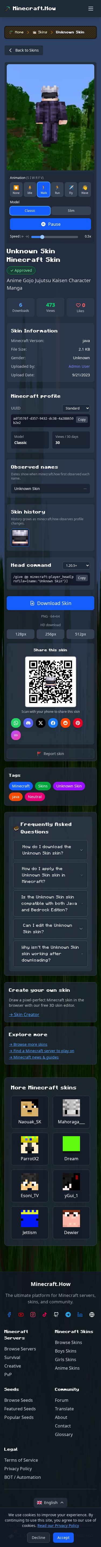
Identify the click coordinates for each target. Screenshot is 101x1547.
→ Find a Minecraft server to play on (41, 1050)
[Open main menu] (91, 8)
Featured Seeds (20, 1409)
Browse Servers (20, 1349)
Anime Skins (67, 1368)
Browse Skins (68, 1342)
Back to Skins (27, 50)
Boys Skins (65, 1351)
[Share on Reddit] (65, 723)
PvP (8, 1374)
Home (19, 32)
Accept (63, 1537)
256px (50, 634)
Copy (82, 419)
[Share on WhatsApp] (16, 723)
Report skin (50, 753)
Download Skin (54, 603)
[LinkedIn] (80, 1314)
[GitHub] (56, 1314)
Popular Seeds (19, 1417)
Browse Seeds (18, 1400)
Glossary (64, 1434)
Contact (63, 1426)
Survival (12, 1357)
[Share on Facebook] (53, 723)
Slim (71, 210)
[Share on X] (41, 723)
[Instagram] (33, 1314)
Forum (61, 1400)
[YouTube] (21, 1314)
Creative (12, 1366)
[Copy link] (16, 735)
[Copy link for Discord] (28, 723)
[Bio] (92, 1314)
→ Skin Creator (24, 1014)
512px (80, 634)
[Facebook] (9, 1314)
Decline (38, 1537)
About (61, 1417)
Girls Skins (65, 1359)
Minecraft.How (34, 8)
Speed (19, 236)
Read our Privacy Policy (58, 1525)
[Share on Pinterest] (78, 723)
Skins (42, 32)
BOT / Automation (22, 1477)
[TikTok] (45, 1314)
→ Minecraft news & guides (34, 1057)
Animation (27, 178)
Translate (64, 1409)
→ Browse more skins (28, 1044)
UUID (15, 408)
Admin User (79, 366)
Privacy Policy (18, 1469)
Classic (30, 210)
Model (14, 202)
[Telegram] (68, 1314)
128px (20, 634)
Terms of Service (21, 1460)
